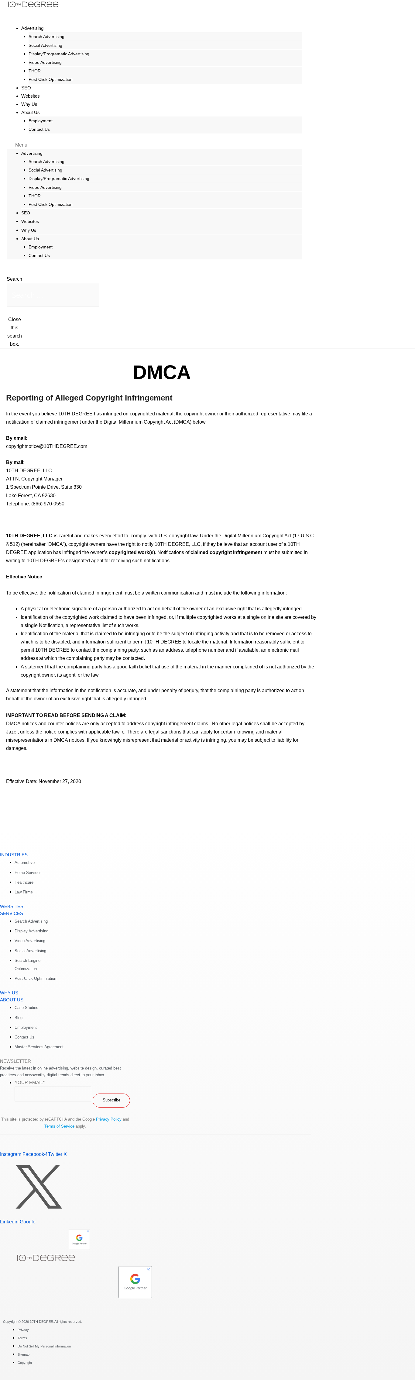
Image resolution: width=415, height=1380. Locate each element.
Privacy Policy (109, 1119)
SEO (25, 212)
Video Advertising (45, 62)
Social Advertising (45, 45)
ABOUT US (11, 999)
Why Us (28, 230)
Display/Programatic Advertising (59, 53)
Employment (41, 120)
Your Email (30, 1082)
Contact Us (39, 129)
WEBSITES (11, 906)
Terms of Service (59, 1126)
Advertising (32, 28)
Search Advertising (46, 36)
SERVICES (11, 913)
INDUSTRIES (14, 854)
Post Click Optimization (51, 79)
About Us (30, 112)
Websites (30, 221)
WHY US (9, 992)
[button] (154, 145)
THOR (35, 70)
